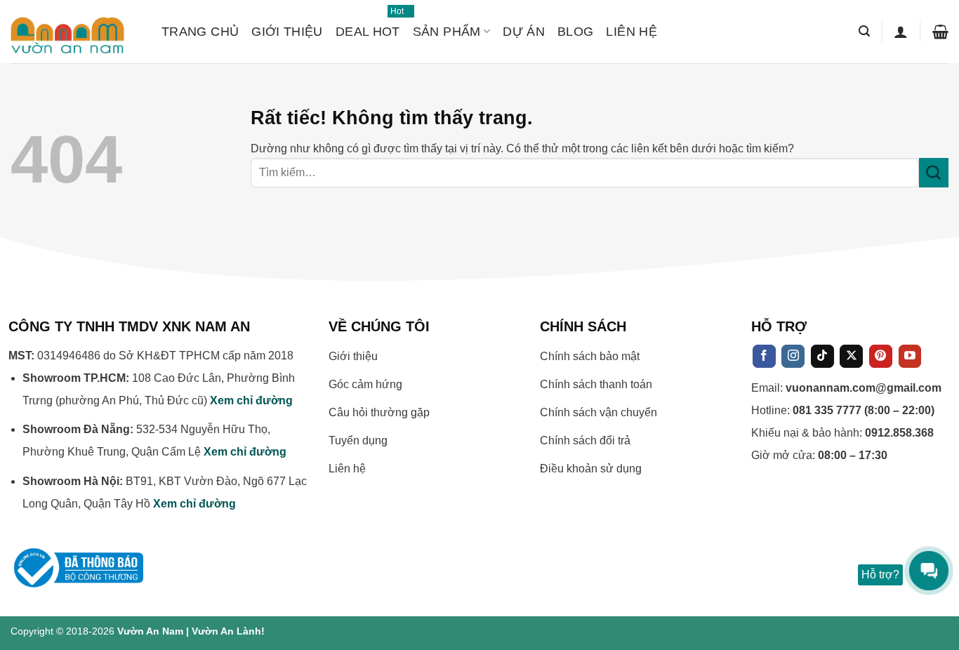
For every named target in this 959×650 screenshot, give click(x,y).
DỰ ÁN (524, 32)
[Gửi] (933, 172)
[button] (864, 31)
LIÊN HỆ (631, 32)
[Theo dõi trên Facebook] (764, 357)
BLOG (575, 32)
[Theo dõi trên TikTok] (822, 357)
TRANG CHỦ (200, 32)
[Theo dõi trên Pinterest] (880, 357)
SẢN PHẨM (447, 32)
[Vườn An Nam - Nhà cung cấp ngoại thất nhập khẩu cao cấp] (75, 31)
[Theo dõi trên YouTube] (910, 357)
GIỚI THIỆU (287, 32)
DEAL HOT (368, 25)
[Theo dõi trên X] (851, 357)
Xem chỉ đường (251, 400)
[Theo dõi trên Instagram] (793, 357)
